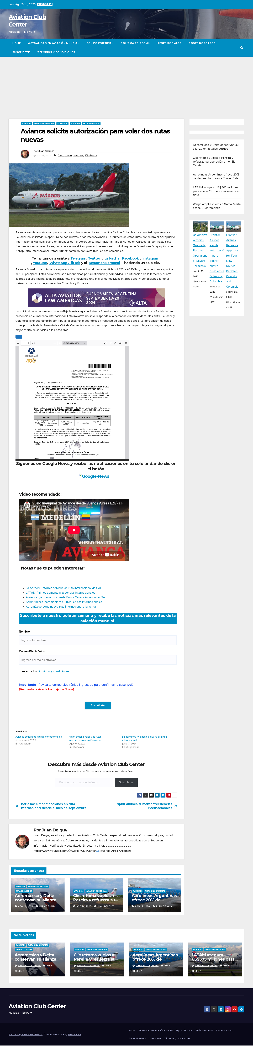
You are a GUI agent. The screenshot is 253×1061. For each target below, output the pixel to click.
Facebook (130, 258)
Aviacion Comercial (44, 124)
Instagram (151, 258)
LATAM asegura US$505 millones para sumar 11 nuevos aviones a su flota (216, 191)
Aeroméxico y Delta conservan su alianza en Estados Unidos (35, 900)
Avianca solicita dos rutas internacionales (38, 736)
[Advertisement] (126, 82)
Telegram (78, 258)
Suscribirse (126, 782)
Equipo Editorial (100, 43)
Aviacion (26, 124)
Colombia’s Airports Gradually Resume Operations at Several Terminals (200, 250)
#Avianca (91, 155)
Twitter (94, 258)
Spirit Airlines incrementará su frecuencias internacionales (64, 602)
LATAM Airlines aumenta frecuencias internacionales (60, 592)
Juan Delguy (46, 151)
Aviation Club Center (37, 1006)
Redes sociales (169, 43)
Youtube (40, 263)
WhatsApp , (59, 263)
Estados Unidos (91, 124)
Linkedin (111, 258)
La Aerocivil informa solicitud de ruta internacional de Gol (63, 588)
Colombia (62, 124)
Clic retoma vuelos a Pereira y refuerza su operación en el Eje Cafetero (214, 161)
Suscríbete (21, 52)
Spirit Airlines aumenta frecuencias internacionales (144, 806)
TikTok (74, 263)
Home (16, 43)
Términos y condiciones (56, 52)
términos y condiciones (54, 671)
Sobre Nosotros (202, 43)
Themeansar (74, 1034)
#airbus (78, 155)
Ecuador (75, 124)
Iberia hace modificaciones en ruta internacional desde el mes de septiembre (53, 806)
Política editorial (135, 43)
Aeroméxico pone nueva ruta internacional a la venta (61, 606)
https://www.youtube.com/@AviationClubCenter (65, 850)
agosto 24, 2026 (29, 965)
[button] (241, 47)
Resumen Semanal (104, 263)
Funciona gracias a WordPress (26, 1034)
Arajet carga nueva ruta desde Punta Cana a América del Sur (66, 597)
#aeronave (65, 155)
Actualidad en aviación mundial (53, 43)
